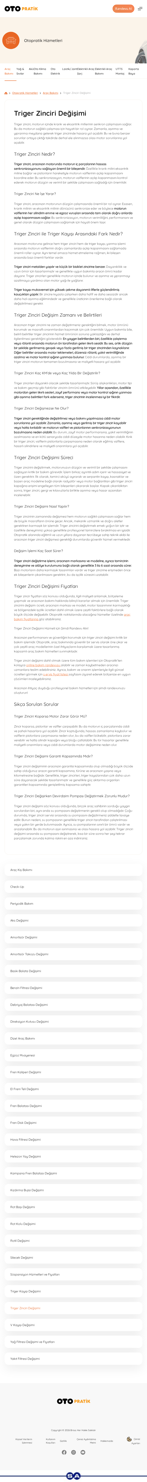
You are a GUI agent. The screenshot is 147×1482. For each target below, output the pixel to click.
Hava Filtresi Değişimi (25, 1139)
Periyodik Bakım (21, 903)
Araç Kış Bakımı (21, 870)
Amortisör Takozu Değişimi (29, 954)
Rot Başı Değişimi (22, 1207)
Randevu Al (123, 9)
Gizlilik (63, 1440)
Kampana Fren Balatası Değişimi (33, 1173)
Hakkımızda (106, 1440)
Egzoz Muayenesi (22, 1055)
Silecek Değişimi (21, 1257)
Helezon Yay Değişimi (25, 1156)
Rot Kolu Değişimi (22, 1224)
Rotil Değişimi (19, 1241)
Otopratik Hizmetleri (25, 93)
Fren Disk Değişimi (23, 1123)
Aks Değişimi (19, 920)
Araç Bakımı (50, 93)
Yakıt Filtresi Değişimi (25, 1359)
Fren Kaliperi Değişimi (25, 1072)
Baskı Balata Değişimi (25, 971)
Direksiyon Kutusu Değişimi (29, 1021)
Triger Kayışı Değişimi (25, 1291)
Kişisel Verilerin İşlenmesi (24, 1441)
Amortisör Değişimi (23, 937)
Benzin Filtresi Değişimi (26, 988)
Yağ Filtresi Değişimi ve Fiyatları (32, 1342)
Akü (31, 69)
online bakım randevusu (43, 665)
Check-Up (17, 887)
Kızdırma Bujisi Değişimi (27, 1190)
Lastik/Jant (69, 69)
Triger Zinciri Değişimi (25, 1308)
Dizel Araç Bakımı (22, 1038)
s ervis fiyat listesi (56, 674)
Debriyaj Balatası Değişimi (29, 1005)
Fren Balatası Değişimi (26, 1106)
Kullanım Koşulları (50, 1441)
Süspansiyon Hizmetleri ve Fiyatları (35, 1274)
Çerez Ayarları (135, 1441)
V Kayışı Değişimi (22, 1325)
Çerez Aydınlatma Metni (86, 1441)
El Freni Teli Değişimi (24, 1089)
